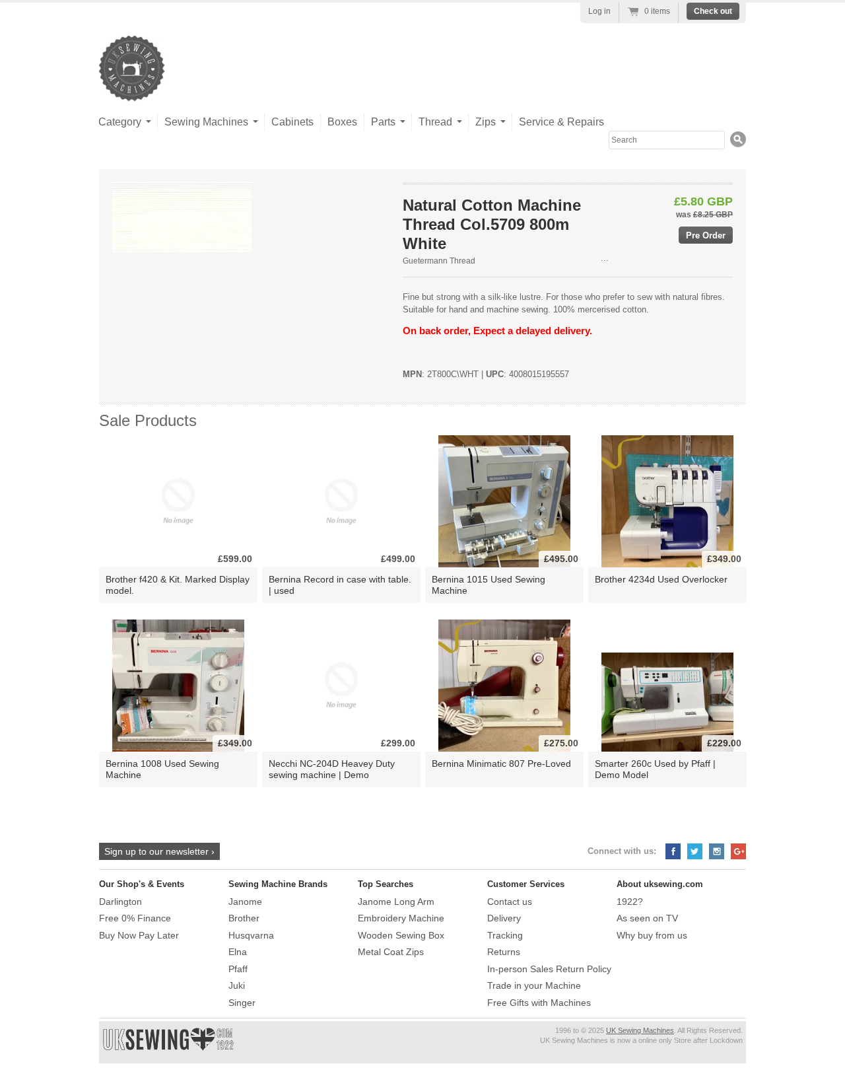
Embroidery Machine (401, 918)
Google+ (738, 851)
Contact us (509, 901)
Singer (241, 1002)
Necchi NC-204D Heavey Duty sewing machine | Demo (332, 769)
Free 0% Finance (135, 918)
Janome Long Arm (396, 901)
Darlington (120, 901)
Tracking (505, 935)
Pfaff (238, 969)
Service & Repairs (561, 121)
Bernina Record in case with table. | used (340, 585)
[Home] (132, 88)
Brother (243, 918)
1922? (630, 901)
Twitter (694, 851)
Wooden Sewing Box (401, 935)
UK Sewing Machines (640, 1030)
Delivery (504, 918)
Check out (713, 11)
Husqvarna (251, 935)
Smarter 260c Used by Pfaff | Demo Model (655, 769)
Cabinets (292, 121)
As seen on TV (647, 918)
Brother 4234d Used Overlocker (661, 579)
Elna (237, 951)
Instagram (716, 851)
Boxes (342, 121)
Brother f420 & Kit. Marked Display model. (178, 585)
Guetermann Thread (439, 261)
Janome (245, 901)
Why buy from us (652, 935)
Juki (236, 985)
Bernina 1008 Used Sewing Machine (162, 769)
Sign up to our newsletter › (159, 851)
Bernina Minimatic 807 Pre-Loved (501, 763)
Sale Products (148, 420)
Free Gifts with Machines (539, 1002)
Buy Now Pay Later (139, 935)
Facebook (673, 851)
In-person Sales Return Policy (549, 969)
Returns (503, 951)
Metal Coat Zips (391, 951)
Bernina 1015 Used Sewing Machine (488, 585)
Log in (599, 11)
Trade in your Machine (534, 985)
